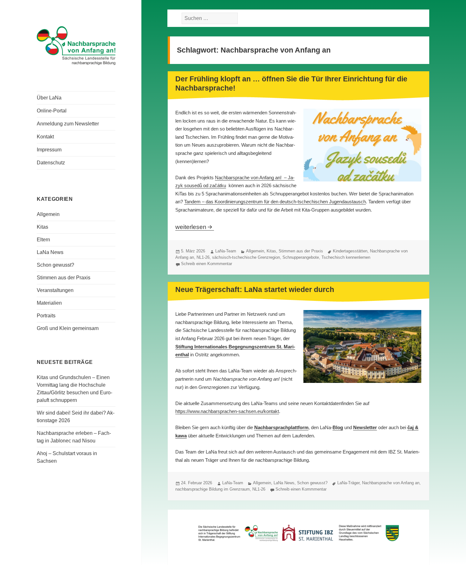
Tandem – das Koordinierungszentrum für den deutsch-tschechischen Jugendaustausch (275, 201)
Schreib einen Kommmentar (206, 263)
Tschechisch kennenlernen (345, 257)
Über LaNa (49, 97)
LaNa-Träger (348, 482)
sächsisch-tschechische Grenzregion (246, 257)
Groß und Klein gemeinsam (68, 328)
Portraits (46, 315)
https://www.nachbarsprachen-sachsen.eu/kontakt (227, 411)
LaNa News (50, 252)
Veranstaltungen (55, 290)
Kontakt (45, 136)
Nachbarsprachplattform (281, 427)
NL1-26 (203, 257)
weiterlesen (194, 227)
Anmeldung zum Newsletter (68, 123)
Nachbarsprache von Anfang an (390, 482)
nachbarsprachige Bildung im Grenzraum (212, 489)
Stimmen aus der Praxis (63, 277)
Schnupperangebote (300, 257)
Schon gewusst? (55, 265)
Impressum (49, 149)
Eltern (43, 239)
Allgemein (48, 214)
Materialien (49, 303)
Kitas (42, 227)
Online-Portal (52, 110)
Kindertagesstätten (350, 251)
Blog (338, 427)
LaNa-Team (225, 251)
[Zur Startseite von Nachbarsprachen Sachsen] (76, 45)
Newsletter (365, 427)
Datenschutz (51, 162)
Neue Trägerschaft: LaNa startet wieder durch (254, 289)
